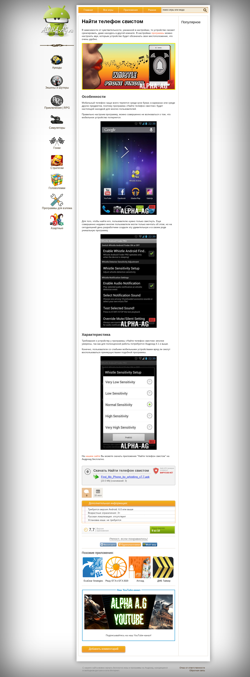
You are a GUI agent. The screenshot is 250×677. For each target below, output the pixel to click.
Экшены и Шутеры (57, 87)
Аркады (57, 67)
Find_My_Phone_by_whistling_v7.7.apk (125, 476)
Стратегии (57, 168)
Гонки (57, 147)
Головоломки (57, 188)
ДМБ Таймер (163, 581)
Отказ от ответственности (192, 668)
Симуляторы (57, 127)
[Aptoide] (140, 567)
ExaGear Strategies (93, 581)
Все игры (108, 10)
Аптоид (140, 581)
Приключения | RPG (57, 107)
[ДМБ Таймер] (163, 567)
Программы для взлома (57, 208)
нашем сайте (93, 456)
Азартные (57, 228)
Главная (88, 10)
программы (158, 33)
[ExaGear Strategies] (93, 567)
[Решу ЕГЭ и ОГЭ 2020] (116, 567)
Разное (152, 10)
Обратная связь (197, 670)
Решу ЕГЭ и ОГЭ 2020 (116, 581)
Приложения (131, 10)
